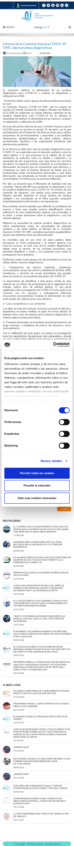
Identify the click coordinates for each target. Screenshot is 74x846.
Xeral (29, 53)
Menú (9, 27)
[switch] (64, 422)
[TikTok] (66, 5)
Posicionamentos (14, 53)
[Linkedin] (62, 5)
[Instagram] (57, 5)
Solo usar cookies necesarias (37, 498)
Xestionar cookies (53, 844)
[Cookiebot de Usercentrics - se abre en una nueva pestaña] (53, 344)
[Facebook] (44, 5)
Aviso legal (20, 844)
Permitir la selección (37, 485)
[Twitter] (48, 5)
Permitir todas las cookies (37, 473)
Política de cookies (35, 844)
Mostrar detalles (51, 461)
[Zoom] (37, 71)
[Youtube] (53, 5)
